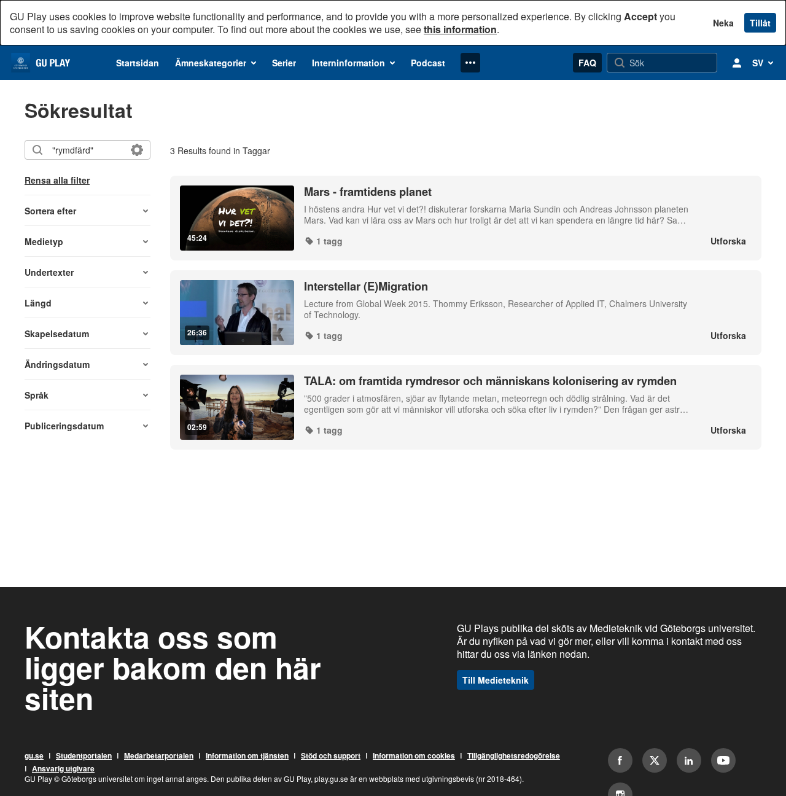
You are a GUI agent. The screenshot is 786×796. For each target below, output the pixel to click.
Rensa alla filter (57, 179)
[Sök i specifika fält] (137, 150)
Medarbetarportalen (158, 756)
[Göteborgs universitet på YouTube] (723, 760)
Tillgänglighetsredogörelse (513, 756)
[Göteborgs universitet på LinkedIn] (689, 760)
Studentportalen (84, 756)
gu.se (34, 756)
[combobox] (87, 150)
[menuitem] (137, 62)
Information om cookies (414, 756)
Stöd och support (330, 756)
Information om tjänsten (247, 756)
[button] (87, 210)
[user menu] (737, 62)
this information (460, 29)
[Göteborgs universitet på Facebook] (620, 760)
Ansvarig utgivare (63, 769)
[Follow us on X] (654, 760)
